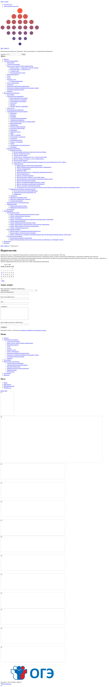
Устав (8, 76)
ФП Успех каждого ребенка (14, 236)
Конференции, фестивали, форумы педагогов (22, 189)
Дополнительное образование (18, 118)
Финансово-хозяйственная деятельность (18, 86)
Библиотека (13, 113)
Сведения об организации (11, 61)
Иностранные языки (16, 123)
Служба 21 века (14, 71)
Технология (13, 138)
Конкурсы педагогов (16, 150)
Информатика (14, 125)
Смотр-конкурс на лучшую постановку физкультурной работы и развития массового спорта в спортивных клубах (48, 187)
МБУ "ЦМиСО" (5, 48)
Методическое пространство (11, 93)
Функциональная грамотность (15, 110)
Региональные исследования (18, 101)
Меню (3, 56)
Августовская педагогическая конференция (26, 191)
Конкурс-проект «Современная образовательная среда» (25, 231)
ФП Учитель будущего (13, 212)
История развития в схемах (17, 73)
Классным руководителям (17, 128)
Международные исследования (18, 98)
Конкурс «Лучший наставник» (25, 175)
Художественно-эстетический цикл (20, 145)
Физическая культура (16, 140)
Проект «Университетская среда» (19, 228)
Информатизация (12, 204)
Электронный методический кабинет (17, 111)
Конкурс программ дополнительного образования (30, 184)
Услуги (9, 78)
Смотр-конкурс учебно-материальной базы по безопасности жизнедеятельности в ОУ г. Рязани (40, 162)
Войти (5, 383)
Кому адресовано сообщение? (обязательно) (13, 288)
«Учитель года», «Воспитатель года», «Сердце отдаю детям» (30, 157)
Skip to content (4, 1)
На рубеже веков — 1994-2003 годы (20, 69)
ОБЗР (11, 133)
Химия (12, 143)
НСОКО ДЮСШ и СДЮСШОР (19, 106)
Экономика (13, 147)
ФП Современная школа (13, 229)
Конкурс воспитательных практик (26, 180)
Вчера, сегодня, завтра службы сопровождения (20, 66)
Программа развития (13, 74)
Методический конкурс (23, 174)
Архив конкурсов (18, 164)
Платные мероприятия (16, 81)
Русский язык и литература (17, 137)
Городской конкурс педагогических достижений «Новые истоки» (35, 179)
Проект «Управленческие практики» (20, 216)
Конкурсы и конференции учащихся (20, 199)
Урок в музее (10, 108)
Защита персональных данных (18, 206)
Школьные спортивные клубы (18, 197)
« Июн (3, 280)
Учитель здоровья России (24, 169)
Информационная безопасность (19, 207)
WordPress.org (7, 388)
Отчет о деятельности (13, 83)
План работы (10, 62)
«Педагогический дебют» (21, 155)
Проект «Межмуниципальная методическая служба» (24, 214)
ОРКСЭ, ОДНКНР (15, 135)
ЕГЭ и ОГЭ (13, 103)
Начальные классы (15, 132)
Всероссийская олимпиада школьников (21, 238)
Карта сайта (4, 391)
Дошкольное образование (17, 120)
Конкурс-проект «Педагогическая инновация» (29, 165)
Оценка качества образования (15, 96)
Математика (13, 130)
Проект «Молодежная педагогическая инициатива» (24, 226)
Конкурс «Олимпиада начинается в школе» (29, 185)
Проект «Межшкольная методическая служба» (23, 223)
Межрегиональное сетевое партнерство (18, 202)
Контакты (6, 243)
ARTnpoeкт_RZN (21, 170)
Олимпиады (13, 196)
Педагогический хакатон (20, 160)
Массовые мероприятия (13, 148)
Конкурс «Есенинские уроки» (22, 153)
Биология (13, 115)
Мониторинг (7, 241)
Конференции (17, 194)
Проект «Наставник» (16, 217)
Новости (6, 59)
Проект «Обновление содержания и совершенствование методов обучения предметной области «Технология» (40, 234)
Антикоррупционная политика (15, 89)
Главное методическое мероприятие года (25, 192)
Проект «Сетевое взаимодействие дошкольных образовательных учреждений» (32, 219)
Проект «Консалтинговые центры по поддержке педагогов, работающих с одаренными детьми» (36, 239)
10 (1, 272)
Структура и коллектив (13, 64)
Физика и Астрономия (16, 142)
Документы (10, 84)
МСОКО (12, 105)
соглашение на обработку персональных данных (32, 330)
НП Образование (8, 211)
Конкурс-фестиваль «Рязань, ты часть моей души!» (31, 177)
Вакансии (9, 91)
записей (7, 384)
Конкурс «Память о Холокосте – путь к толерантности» (29, 158)
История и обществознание (17, 126)
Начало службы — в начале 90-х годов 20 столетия (24, 67)
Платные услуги (11, 79)
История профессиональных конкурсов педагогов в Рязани (30, 152)
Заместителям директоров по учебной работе (22, 121)
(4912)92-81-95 (8, 4)
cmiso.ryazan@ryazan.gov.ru (11, 6)
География (13, 116)
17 (1, 274)
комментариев (9, 386)
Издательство (10, 209)
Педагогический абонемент (18, 221)
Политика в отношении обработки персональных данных (23, 88)
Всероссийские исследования (18, 99)
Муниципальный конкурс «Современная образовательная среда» (35, 172)
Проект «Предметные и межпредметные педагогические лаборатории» (30, 224)
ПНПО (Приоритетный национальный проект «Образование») (34, 167)
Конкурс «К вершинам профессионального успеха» (31, 182)
